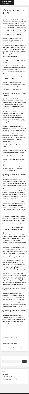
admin (3, 16)
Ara (3, 358)
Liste (3, 371)
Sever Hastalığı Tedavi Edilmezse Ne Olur (12, 347)
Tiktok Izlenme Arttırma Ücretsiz (10, 379)
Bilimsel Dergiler (7, 1)
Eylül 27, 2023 (9, 16)
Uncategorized (14, 337)
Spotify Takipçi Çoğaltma (8, 376)
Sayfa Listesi (5, 374)
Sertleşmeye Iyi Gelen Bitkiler (9, 343)
